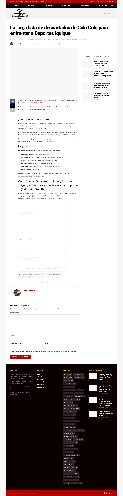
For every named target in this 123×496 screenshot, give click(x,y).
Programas (85, 5)
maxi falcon (68, 452)
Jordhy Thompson (70, 442)
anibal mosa (78, 374)
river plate (68, 464)
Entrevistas (102, 5)
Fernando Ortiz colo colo (52, 274)
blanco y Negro (70, 383)
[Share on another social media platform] (12, 110)
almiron (67, 374)
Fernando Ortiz (69, 427)
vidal (79, 483)
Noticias (31, 5)
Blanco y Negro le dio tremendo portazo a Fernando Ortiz (101, 63)
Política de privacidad (34, 1)
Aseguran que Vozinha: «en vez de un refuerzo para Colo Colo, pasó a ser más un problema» (105, 401)
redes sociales (69, 461)
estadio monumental (71, 421)
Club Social (48, 5)
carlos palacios (69, 390)
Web (46, 343)
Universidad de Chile (71, 480)
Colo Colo (47, 123)
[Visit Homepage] (21, 13)
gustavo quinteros (71, 436)
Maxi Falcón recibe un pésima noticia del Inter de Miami (102, 95)
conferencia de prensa (72, 399)
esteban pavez (69, 424)
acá (25, 389)
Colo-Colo (68, 393)
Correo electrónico (17, 343)
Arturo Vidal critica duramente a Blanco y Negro (106, 413)
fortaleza (68, 430)
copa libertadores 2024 (71, 408)
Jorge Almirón (69, 445)
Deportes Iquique (28, 274)
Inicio (17, 5)
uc (77, 476)
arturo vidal (68, 380)
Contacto (43, 1)
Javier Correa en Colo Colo (27, 277)
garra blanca (69, 433)
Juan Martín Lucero (71, 449)
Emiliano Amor (69, 418)
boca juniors (69, 387)
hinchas (67, 439)
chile (80, 390)
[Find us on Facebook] (104, 493)
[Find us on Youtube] (109, 1)
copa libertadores (70, 405)
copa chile (68, 402)
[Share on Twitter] (12, 105)
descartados (39, 274)
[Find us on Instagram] (112, 1)
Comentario (14, 313)
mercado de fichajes (71, 455)
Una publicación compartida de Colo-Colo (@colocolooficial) (43, 268)
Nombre (13, 335)
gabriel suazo (79, 430)
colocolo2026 (80, 396)
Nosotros (12, 1)
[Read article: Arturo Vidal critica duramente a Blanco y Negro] (93, 414)
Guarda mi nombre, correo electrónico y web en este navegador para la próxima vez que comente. (44, 351)
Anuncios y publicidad (21, 1)
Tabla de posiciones (71, 473)
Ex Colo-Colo (66, 5)
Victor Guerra (20, 44)
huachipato (78, 439)
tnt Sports (68, 476)
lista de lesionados (43, 277)
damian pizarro (69, 414)
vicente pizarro (69, 483)
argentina (68, 377)
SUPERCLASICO (69, 470)
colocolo (79, 393)
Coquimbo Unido (70, 411)
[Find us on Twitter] (107, 1)
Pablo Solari (68, 458)
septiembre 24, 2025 (33, 44)
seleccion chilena (70, 467)
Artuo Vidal (79, 377)
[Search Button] (112, 5)
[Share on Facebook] (12, 101)
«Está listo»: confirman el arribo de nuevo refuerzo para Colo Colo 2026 (102, 85)
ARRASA (33, 493)
